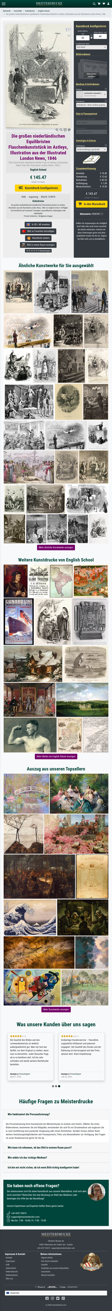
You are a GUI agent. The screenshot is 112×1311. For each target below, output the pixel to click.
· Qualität (44, 1264)
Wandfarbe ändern (40, 238)
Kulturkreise (30, 11)
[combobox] (91, 47)
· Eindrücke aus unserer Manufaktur (54, 1268)
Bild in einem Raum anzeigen (40, 244)
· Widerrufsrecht (11, 1271)
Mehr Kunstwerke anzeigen (56, 1009)
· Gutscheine (45, 1271)
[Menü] (3, 4)
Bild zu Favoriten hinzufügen (40, 231)
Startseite (7, 11)
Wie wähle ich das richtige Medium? (27, 1157)
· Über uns (9, 1278)
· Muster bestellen (47, 1275)
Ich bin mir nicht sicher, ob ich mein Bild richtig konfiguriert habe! (43, 1167)
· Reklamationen (11, 1275)
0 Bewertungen (44, 251)
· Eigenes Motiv (46, 1257)
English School (44, 11)
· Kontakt (8, 1257)
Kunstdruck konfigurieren (40, 188)
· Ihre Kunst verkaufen (49, 1261)
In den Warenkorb (93, 204)
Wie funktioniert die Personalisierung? (29, 1114)
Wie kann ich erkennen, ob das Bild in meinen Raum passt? (40, 1147)
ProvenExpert (24, 1074)
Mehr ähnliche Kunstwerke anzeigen (56, 547)
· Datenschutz (10, 1268)
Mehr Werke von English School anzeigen (56, 756)
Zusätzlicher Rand (82, 44)
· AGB (7, 1264)
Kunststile (18, 11)
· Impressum (10, 1261)
